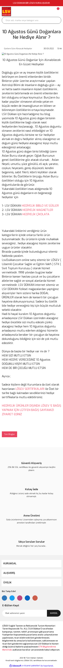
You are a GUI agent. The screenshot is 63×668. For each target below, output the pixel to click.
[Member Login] (39, 11)
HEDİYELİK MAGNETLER (37, 210)
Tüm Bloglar (9, 434)
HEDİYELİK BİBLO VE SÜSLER (40, 206)
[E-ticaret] (31, 665)
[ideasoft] (15, 665)
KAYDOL (54, 613)
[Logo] (6, 11)
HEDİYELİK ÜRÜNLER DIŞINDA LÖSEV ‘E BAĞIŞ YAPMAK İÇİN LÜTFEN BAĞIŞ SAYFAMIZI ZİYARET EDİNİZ (31, 410)
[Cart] (57, 11)
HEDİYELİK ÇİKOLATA (35, 214)
